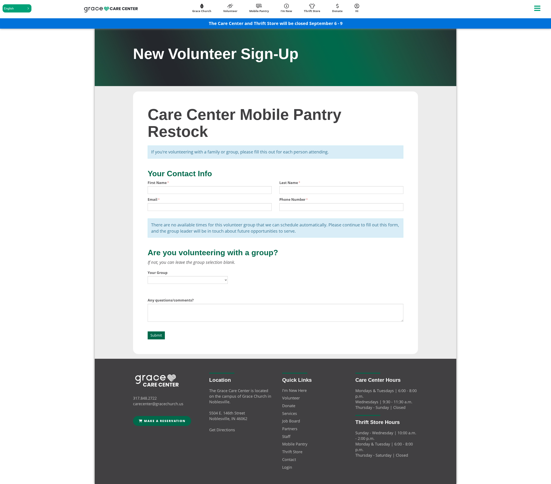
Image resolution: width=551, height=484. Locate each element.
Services (289, 413)
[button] (17, 8)
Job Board (291, 421)
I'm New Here (294, 390)
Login (287, 467)
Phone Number (292, 199)
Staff (286, 436)
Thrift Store (292, 451)
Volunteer (291, 397)
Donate (288, 405)
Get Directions (222, 429)
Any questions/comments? (171, 300)
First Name (157, 182)
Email (152, 199)
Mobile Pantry (294, 444)
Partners (289, 428)
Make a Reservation (164, 421)
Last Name (288, 182)
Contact (289, 459)
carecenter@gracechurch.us (158, 403)
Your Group (157, 272)
